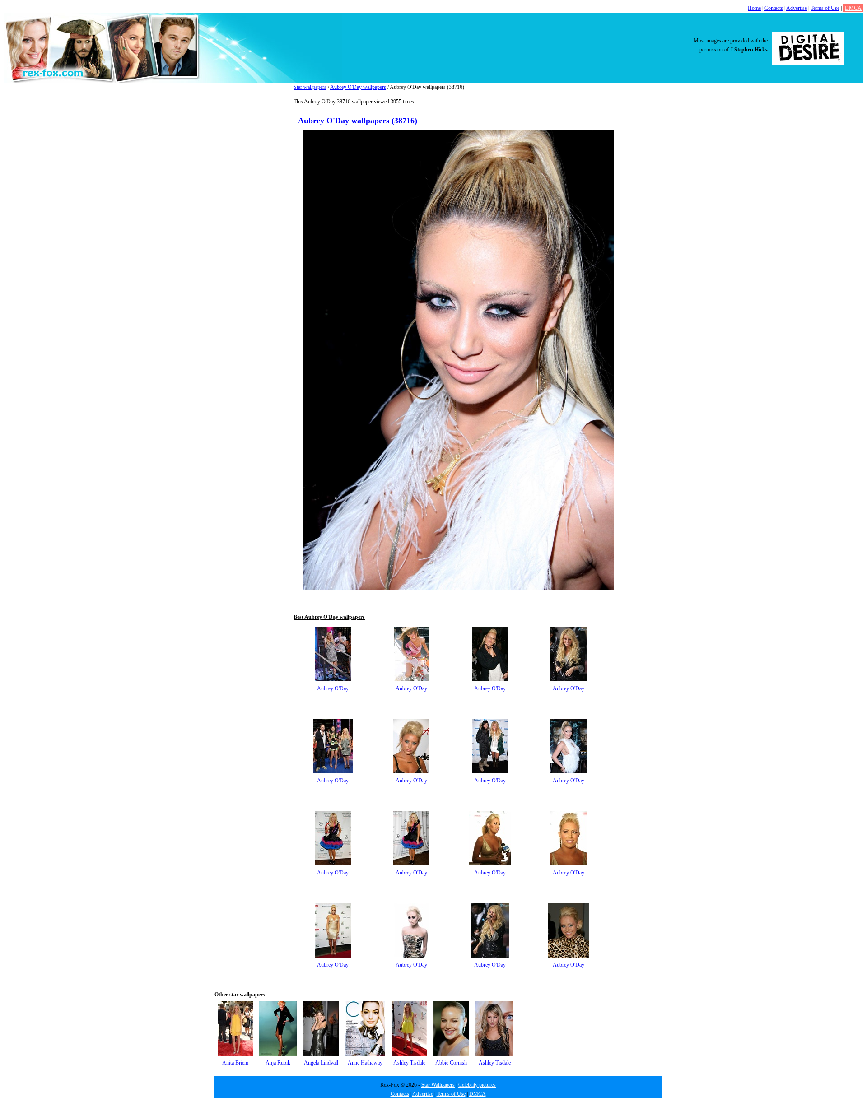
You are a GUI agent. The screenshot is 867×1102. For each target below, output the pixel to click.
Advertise (796, 8)
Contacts (773, 8)
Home (754, 8)
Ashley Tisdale (409, 1063)
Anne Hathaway (365, 1063)
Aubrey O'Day (333, 688)
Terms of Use (825, 8)
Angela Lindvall (321, 1063)
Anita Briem (235, 1063)
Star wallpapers (310, 87)
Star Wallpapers (438, 1085)
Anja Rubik (278, 1063)
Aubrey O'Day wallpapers (358, 87)
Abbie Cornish (451, 1063)
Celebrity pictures (477, 1085)
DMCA (853, 8)
